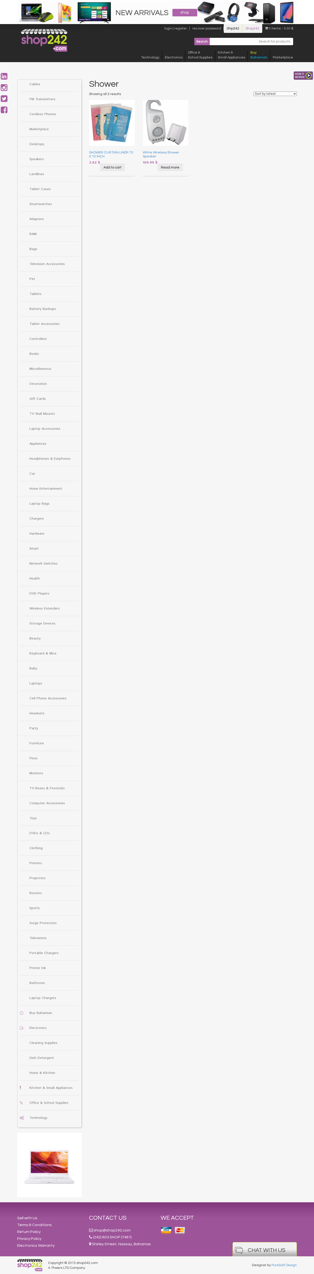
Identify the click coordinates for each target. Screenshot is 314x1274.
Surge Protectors (43, 923)
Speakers (36, 159)
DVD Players (39, 593)
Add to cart (112, 167)
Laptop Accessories (44, 428)
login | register (175, 28)
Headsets (36, 713)
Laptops (35, 683)
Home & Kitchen (42, 1072)
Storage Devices (42, 623)
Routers (35, 893)
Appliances (37, 443)
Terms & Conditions (34, 1225)
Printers (35, 863)
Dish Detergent (41, 1057)
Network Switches (43, 563)
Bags (33, 249)
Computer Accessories (47, 803)
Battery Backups (42, 308)
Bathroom (37, 983)
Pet (32, 279)
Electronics (174, 57)
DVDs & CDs (39, 833)
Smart (34, 548)
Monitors (36, 773)
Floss (33, 758)
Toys (33, 818)
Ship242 (233, 28)
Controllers (38, 338)
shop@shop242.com (112, 1230)
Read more (170, 167)
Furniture (36, 743)
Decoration (38, 383)
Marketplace (283, 57)
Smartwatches (40, 204)
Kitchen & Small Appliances (51, 1087)
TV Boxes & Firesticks (47, 788)
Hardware (36, 533)
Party (33, 728)
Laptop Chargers (42, 998)
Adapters (36, 219)
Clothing (36, 848)
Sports (34, 908)
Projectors (37, 878)
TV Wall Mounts (42, 413)
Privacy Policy (29, 1239)
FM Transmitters (42, 99)
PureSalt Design (284, 1265)
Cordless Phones (42, 114)
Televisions (38, 938)
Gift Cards (37, 398)
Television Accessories (47, 264)
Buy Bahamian (40, 1013)
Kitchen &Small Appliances (231, 55)
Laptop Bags (39, 503)
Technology (150, 57)
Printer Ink (37, 968)
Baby (33, 668)
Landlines (36, 174)
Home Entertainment (45, 488)
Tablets (35, 293)
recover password (206, 28)
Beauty (35, 638)
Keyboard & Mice (42, 653)
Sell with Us (27, 1218)
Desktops (36, 144)
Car (32, 473)
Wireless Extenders (44, 608)
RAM (33, 234)
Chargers (36, 518)
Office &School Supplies (200, 55)
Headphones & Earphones (50, 458)
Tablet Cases (40, 189)
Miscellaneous (40, 368)
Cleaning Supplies (43, 1042)
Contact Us (108, 1218)
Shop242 (252, 28)
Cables (34, 84)
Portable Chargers (44, 953)
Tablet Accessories (44, 323)
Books (34, 353)
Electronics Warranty (36, 1245)
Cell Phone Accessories (47, 698)
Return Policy (29, 1232)
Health (34, 578)
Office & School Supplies (48, 1102)
